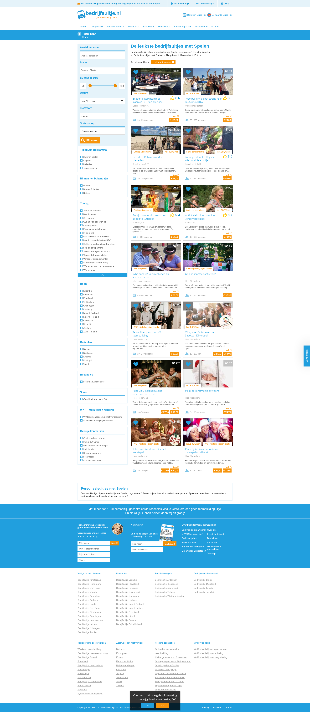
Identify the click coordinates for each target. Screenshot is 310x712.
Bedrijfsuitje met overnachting (93, 653)
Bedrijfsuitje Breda (87, 604)
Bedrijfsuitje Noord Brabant (130, 604)
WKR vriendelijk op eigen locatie (210, 649)
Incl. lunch (88, 449)
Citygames (88, 218)
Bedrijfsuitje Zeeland (126, 620)
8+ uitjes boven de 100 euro (169, 681)
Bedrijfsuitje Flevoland (127, 584)
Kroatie (87, 356)
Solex (119, 681)
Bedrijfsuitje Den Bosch (89, 608)
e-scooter (121, 669)
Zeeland (87, 327)
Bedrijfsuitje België (203, 580)
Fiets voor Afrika (124, 661)
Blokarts (120, 649)
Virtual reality (84, 685)
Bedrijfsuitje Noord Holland (129, 608)
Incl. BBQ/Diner (91, 441)
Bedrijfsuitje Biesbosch (166, 584)
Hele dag (87, 164)
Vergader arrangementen (95, 258)
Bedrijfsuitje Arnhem (88, 600)
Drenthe (87, 290)
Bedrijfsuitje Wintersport (90, 681)
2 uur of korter (90, 156)
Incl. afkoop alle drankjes (95, 445)
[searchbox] (102, 71)
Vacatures (212, 542)
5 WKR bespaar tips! (192, 534)
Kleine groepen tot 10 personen (171, 657)
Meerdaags (88, 456)
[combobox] (102, 70)
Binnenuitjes (84, 669)
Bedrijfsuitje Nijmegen (89, 628)
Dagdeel (87, 160)
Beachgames (89, 214)
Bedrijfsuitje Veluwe (165, 592)
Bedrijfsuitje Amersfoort (89, 596)
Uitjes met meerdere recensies (170, 673)
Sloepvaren (122, 677)
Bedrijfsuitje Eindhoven (89, 612)
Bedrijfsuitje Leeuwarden (90, 620)
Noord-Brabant (91, 313)
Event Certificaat (215, 534)
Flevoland (88, 294)
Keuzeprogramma (92, 453)
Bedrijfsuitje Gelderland (128, 592)
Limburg (87, 309)
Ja (147, 705)
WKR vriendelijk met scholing (208, 653)
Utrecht (87, 324)
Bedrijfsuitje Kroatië (203, 588)
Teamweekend (90, 168)
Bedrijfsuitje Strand (87, 657)
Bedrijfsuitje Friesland (127, 588)
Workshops (89, 270)
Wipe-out (82, 689)
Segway (120, 673)
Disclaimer (212, 538)
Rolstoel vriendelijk (93, 460)
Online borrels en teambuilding (98, 244)
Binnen (86, 185)
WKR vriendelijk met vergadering (210, 657)
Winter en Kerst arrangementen (99, 266)
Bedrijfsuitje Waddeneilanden (170, 596)
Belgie (86, 349)
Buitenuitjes (83, 673)
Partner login (207, 3)
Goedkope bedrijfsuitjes (167, 665)
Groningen (88, 305)
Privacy (205, 707)
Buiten (86, 193)
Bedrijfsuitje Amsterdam (90, 580)
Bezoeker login (182, 3)
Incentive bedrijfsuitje (165, 669)
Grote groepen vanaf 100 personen (173, 661)
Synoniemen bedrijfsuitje (90, 693)
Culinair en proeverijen (95, 221)
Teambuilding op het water (96, 251)
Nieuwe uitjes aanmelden (214, 547)
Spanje (86, 364)
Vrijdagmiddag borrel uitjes (168, 685)
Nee (162, 705)
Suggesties (307, 356)
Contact (228, 707)
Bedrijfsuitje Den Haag (89, 588)
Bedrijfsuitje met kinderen (90, 665)
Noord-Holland (91, 316)
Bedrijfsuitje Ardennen (166, 580)
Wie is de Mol (84, 677)
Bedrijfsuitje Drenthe (126, 580)
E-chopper (121, 653)
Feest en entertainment (94, 229)
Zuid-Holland (90, 331)
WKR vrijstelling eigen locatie (98, 420)
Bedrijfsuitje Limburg (126, 600)
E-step (119, 657)
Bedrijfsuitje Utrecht (87, 592)
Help (226, 3)
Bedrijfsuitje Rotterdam (89, 584)
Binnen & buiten (91, 189)
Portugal (87, 360)
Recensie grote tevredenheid (170, 677)
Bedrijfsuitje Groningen (89, 616)
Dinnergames (90, 225)
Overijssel (88, 320)
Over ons (212, 530)
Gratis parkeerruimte (93, 438)
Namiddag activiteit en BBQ (97, 240)
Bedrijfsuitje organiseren (194, 530)
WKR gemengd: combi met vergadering (102, 416)
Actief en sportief (92, 210)
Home (83, 26)
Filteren (91, 140)
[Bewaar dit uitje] (136, 72)
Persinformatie (189, 542)
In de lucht (88, 232)
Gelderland (88, 301)
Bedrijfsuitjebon (189, 538)
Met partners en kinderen (96, 236)
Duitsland (88, 352)
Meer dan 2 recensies (93, 381)
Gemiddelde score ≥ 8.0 (95, 399)
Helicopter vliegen (125, 665)
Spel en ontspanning (93, 247)
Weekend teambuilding (89, 649)
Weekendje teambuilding (95, 262)
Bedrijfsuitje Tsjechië (204, 592)
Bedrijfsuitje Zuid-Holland (129, 624)
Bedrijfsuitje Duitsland (205, 584)
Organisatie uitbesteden (194, 550)
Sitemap (211, 553)
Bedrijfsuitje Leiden (87, 624)
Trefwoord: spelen (162, 62)
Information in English (193, 546)
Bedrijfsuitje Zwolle (87, 632)
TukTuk (120, 685)
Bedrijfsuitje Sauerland (166, 588)
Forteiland (83, 661)
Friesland (88, 298)
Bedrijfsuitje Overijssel (127, 612)
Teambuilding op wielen (95, 255)
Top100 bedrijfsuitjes (165, 689)
